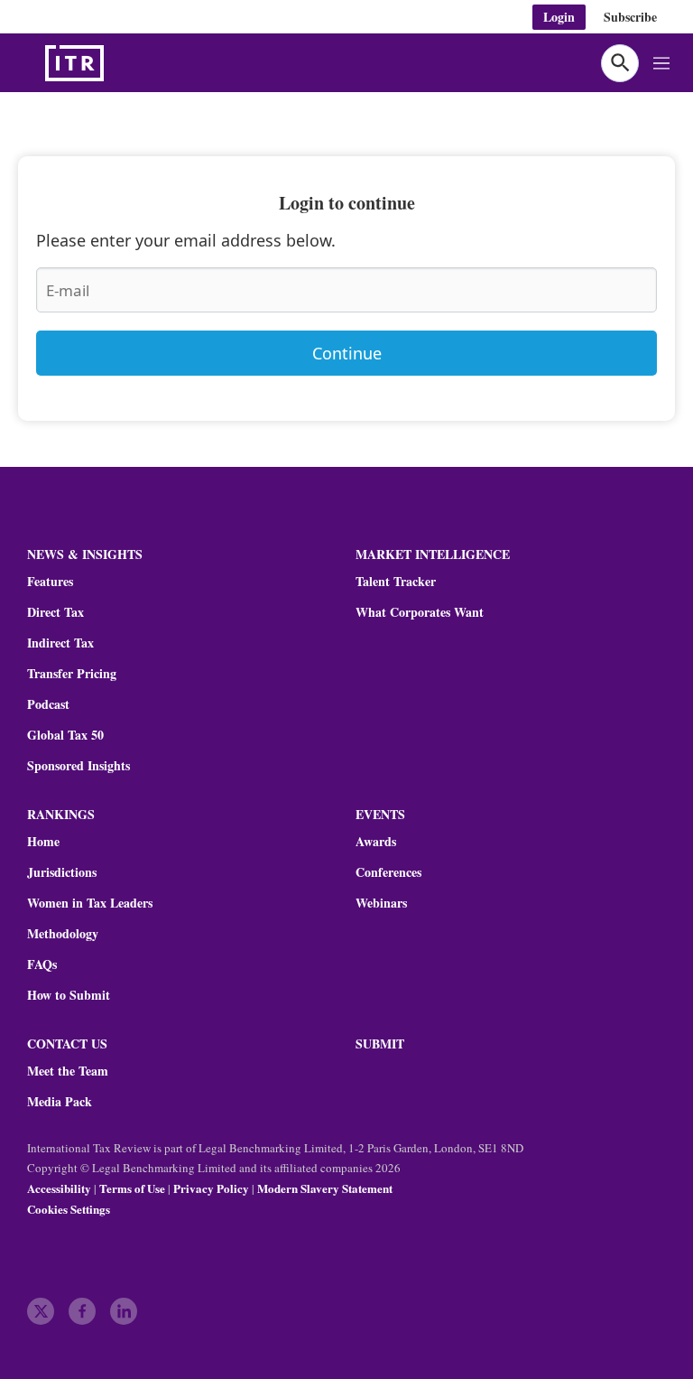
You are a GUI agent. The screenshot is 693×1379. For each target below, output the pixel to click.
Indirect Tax (60, 643)
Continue (347, 353)
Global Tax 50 (65, 735)
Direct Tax (55, 612)
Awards (376, 841)
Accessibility (59, 1188)
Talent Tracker (396, 581)
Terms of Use (132, 1188)
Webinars (381, 903)
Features (50, 581)
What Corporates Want (420, 612)
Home (43, 841)
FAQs (42, 964)
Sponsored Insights (78, 765)
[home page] (117, 63)
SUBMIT (380, 1043)
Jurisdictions (62, 872)
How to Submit (68, 995)
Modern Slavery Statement (325, 1188)
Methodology (62, 933)
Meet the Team (67, 1071)
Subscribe (630, 16)
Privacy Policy (211, 1188)
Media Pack (59, 1101)
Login (559, 16)
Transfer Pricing (71, 673)
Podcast (48, 704)
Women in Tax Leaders (89, 903)
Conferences (388, 872)
